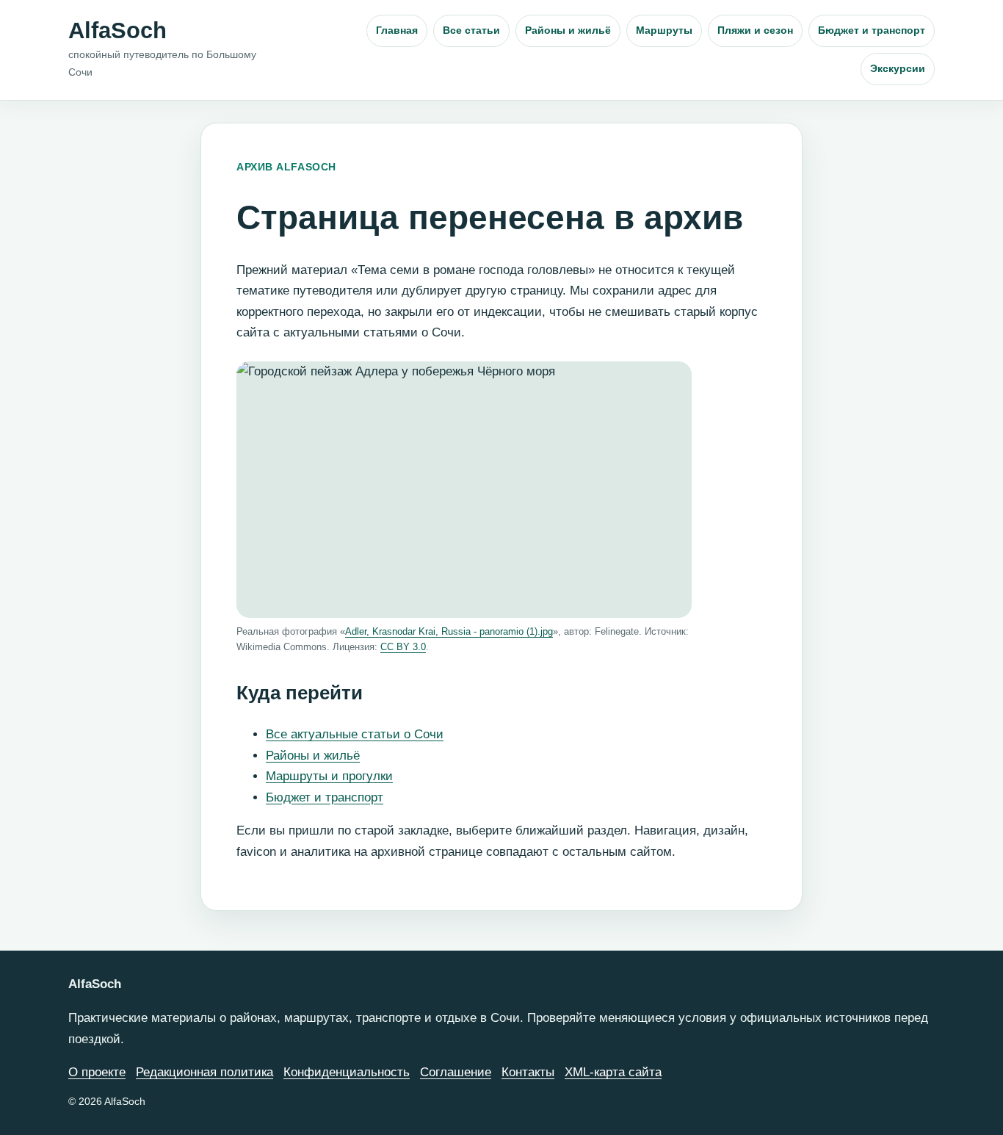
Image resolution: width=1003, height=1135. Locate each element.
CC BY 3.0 (403, 646)
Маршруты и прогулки (329, 776)
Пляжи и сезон (755, 30)
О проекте (97, 1072)
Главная (397, 30)
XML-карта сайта (613, 1072)
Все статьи (471, 30)
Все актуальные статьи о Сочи (354, 734)
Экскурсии (897, 68)
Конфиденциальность (346, 1072)
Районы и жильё (568, 30)
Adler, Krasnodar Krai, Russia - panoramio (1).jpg (449, 631)
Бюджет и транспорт (871, 30)
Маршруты (664, 30)
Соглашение (455, 1072)
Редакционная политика (204, 1072)
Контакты (528, 1072)
